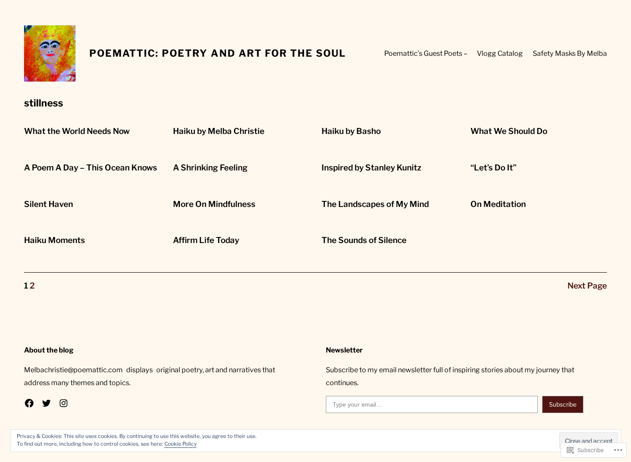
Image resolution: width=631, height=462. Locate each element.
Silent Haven (48, 204)
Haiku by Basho (351, 131)
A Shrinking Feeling (210, 168)
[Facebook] (29, 403)
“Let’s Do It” (493, 168)
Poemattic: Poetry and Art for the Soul (217, 53)
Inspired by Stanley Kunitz (372, 168)
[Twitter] (46, 403)
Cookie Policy (180, 444)
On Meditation (498, 204)
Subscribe (562, 404)
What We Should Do (508, 131)
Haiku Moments (54, 240)
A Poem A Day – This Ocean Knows (90, 168)
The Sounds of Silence (364, 240)
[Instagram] (63, 403)
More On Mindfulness (214, 204)
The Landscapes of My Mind (375, 204)
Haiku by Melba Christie (218, 131)
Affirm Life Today (206, 240)
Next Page (587, 286)
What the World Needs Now (77, 131)
